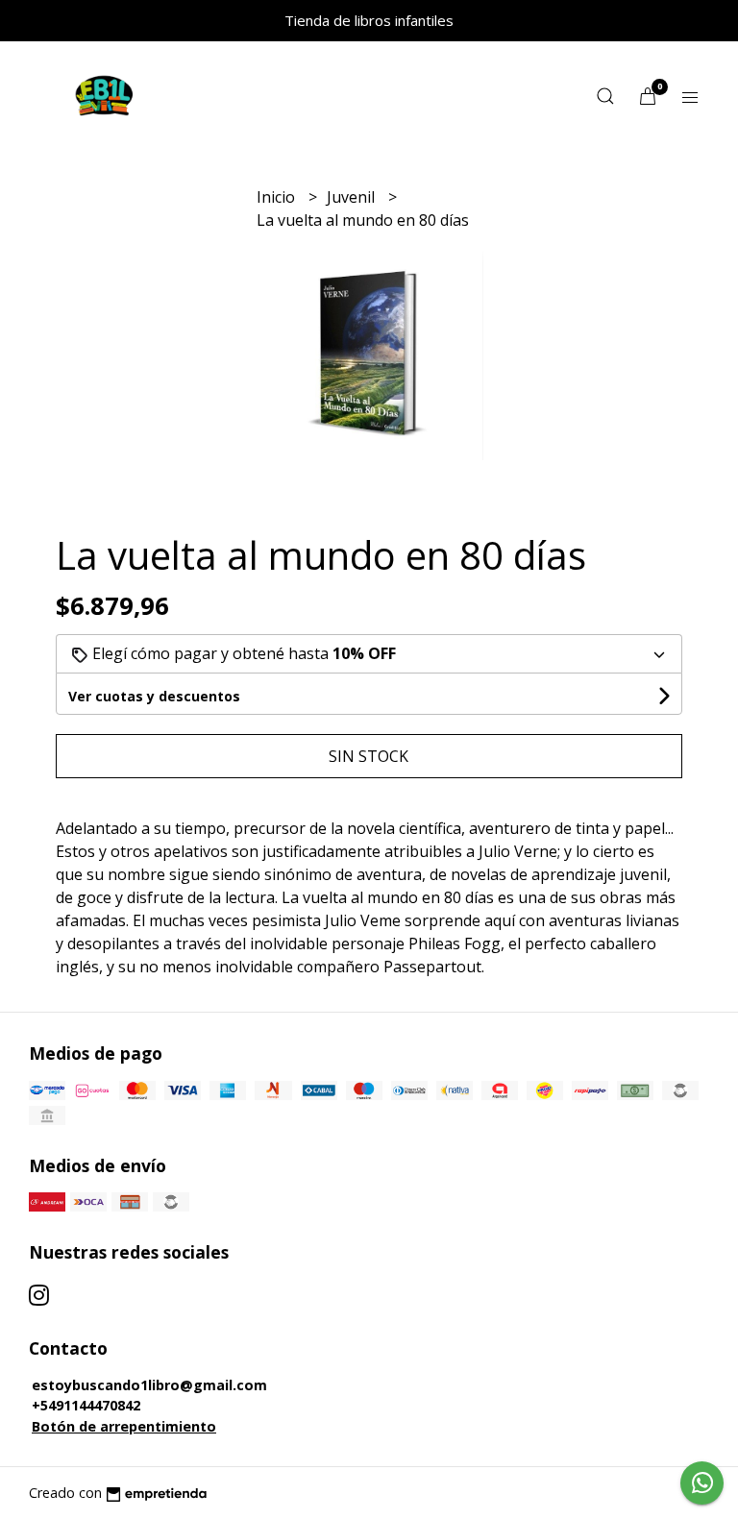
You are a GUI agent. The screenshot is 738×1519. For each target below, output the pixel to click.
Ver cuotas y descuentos (154, 696)
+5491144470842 (86, 1405)
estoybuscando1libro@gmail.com (149, 1385)
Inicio (278, 197)
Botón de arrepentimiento (124, 1426)
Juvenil (353, 197)
